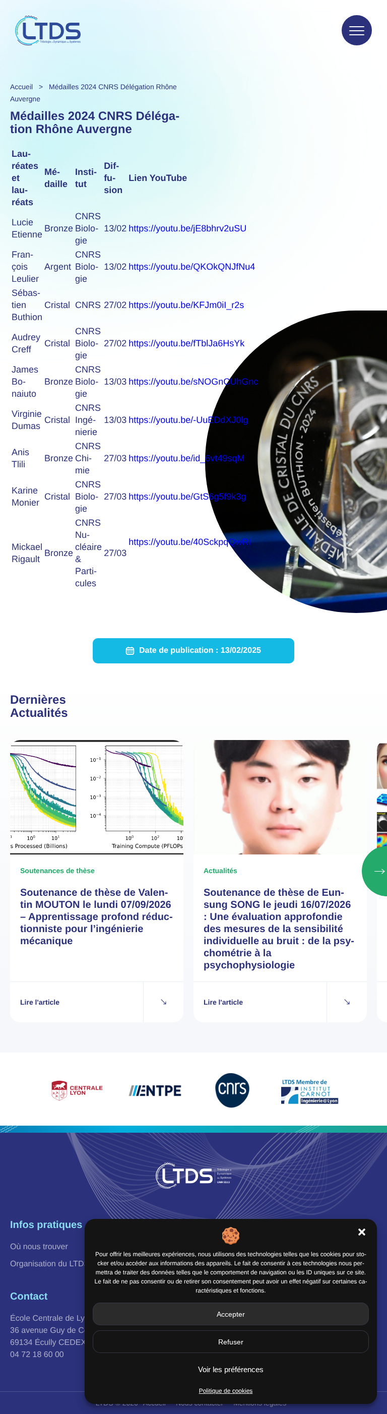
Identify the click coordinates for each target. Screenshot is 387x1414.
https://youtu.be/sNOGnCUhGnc (193, 382)
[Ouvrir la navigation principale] (357, 30)
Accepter (231, 1314)
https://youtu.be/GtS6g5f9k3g (187, 496)
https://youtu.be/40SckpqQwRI (189, 542)
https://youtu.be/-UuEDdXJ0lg (188, 420)
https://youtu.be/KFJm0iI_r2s (186, 305)
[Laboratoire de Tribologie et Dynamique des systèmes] (48, 30)
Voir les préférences (231, 1369)
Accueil (21, 87)
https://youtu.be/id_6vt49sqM (186, 458)
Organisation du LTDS (49, 1264)
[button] (362, 1232)
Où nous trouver (39, 1247)
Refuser (230, 1342)
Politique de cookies (226, 1390)
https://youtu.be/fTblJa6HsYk (186, 343)
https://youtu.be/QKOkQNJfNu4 (191, 267)
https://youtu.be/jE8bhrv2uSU (187, 228)
